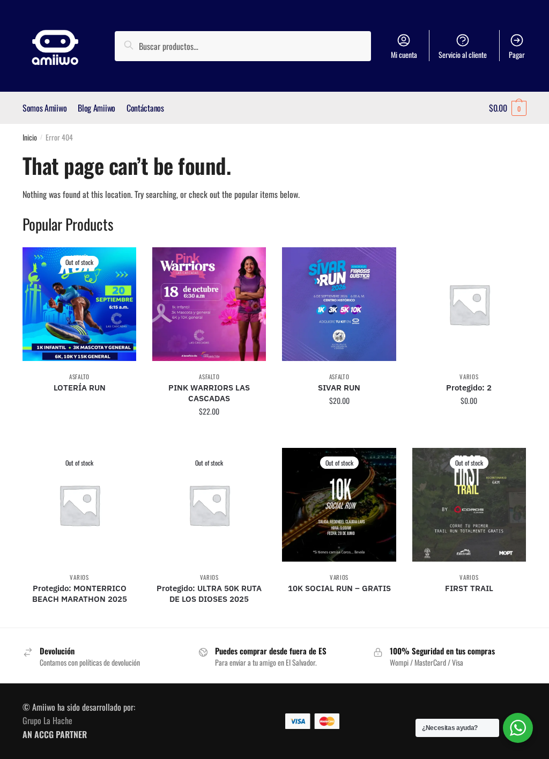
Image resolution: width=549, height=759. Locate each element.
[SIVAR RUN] (339, 304)
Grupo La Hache (47, 720)
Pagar (517, 54)
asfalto (79, 376)
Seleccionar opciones (79, 435)
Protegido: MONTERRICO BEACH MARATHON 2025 (79, 593)
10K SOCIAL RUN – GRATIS (339, 588)
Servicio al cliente (463, 54)
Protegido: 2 (469, 387)
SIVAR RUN (339, 387)
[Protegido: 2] (469, 304)
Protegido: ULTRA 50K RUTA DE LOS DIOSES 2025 (209, 593)
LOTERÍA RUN (80, 387)
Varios (468, 376)
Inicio (30, 137)
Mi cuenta (404, 54)
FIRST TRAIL (469, 588)
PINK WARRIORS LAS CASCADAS (209, 392)
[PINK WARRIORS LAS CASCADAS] (209, 304)
